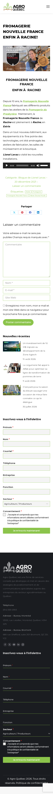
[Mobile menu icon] (48, 7)
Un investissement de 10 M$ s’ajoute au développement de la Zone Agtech (35, 349)
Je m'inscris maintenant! (26, 530)
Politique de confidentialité (32, 783)
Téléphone (9, 463)
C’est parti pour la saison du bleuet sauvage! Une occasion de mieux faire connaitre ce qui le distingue (35, 394)
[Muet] (38, 165)
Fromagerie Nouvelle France (17, 195)
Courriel (8, 451)
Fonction (8, 487)
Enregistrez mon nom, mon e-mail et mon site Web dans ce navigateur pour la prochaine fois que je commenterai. (26, 310)
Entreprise (9, 475)
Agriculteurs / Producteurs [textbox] (18, 504)
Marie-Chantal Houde (38, 195)
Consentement (12, 511)
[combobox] (26, 504)
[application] (26, 165)
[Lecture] (6, 165)
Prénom (8, 427)
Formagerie (37, 192)
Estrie (28, 192)
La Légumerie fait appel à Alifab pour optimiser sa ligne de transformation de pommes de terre (36, 371)
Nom (6, 439)
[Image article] (12, 346)
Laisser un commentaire (26, 186)
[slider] (44, 165)
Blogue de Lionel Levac (32, 177)
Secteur (8, 499)
